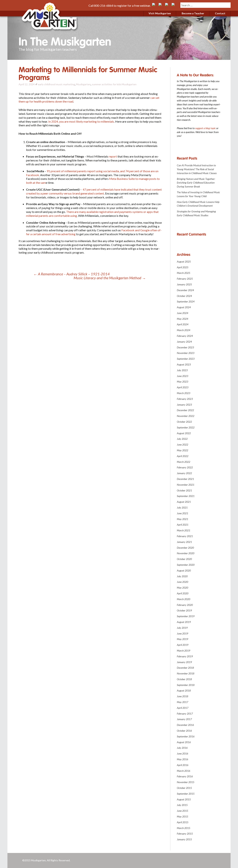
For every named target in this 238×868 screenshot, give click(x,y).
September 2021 (185, 496)
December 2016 (185, 724)
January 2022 (184, 473)
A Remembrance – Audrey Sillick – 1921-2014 (71, 274)
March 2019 (183, 650)
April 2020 (182, 593)
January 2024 (184, 341)
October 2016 (184, 730)
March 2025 (183, 272)
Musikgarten (83, 84)
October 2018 (184, 679)
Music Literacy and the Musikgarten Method (110, 278)
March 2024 (183, 330)
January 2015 (184, 839)
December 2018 (185, 667)
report (113, 156)
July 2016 (182, 747)
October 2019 (184, 610)
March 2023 (183, 393)
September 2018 (185, 684)
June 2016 (182, 753)
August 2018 (184, 690)
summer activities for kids (106, 84)
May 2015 (182, 816)
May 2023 (182, 381)
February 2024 (185, 335)
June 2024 (182, 313)
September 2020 (185, 564)
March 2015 (183, 828)
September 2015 (185, 793)
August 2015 (184, 799)
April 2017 (182, 707)
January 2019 (184, 662)
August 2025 (184, 261)
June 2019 (182, 633)
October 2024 (184, 295)
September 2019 (185, 616)
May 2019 (182, 639)
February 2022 (185, 467)
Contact (220, 13)
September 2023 (185, 358)
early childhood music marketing (56, 84)
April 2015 (182, 822)
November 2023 (185, 352)
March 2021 (183, 530)
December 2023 (185, 347)
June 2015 (182, 810)
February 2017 (185, 713)
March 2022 (183, 461)
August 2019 (184, 622)
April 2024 (182, 324)
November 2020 (185, 553)
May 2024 (182, 318)
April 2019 (182, 644)
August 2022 (184, 433)
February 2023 (185, 398)
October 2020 (184, 559)
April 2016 (182, 765)
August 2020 (184, 570)
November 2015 (185, 782)
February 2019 (185, 656)
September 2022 (185, 427)
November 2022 (185, 415)
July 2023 (182, 370)
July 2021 (182, 507)
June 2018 (182, 696)
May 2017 (182, 702)
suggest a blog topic (205, 128)
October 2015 (184, 787)
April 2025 (182, 267)
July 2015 (182, 805)
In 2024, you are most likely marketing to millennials (81, 121)
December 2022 (185, 410)
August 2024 (184, 307)
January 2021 (184, 541)
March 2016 (183, 770)
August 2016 (184, 742)
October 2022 (184, 421)
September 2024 (185, 301)
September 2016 (185, 736)
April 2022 (182, 456)
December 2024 (185, 290)
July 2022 (182, 438)
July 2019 (182, 627)
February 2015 (185, 833)
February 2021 (185, 536)
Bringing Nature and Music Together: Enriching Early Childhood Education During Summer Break (196, 182)
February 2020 (185, 604)
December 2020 (185, 547)
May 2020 (182, 587)
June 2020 (182, 581)
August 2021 (184, 501)
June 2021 (182, 513)
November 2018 (185, 673)
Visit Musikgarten (160, 13)
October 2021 (184, 490)
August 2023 (184, 364)
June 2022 (182, 444)
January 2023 (184, 404)
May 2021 (182, 519)
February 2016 (185, 776)
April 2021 (182, 524)
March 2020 (183, 599)
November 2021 (185, 484)
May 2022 (182, 450)
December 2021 (185, 478)
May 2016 (182, 759)
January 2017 (184, 719)
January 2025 (184, 284)
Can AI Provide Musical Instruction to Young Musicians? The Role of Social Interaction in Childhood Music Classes (197, 169)
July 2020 (182, 576)
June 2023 (182, 376)
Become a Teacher (193, 13)
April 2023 (182, 387)
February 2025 (185, 278)
